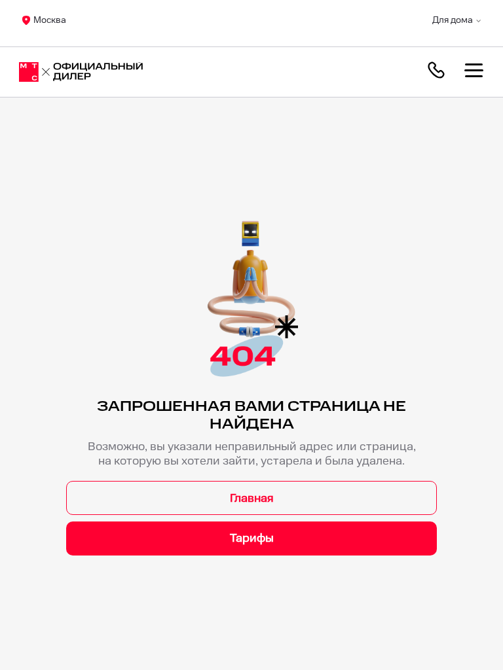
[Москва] (81, 72)
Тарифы (252, 538)
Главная (252, 498)
